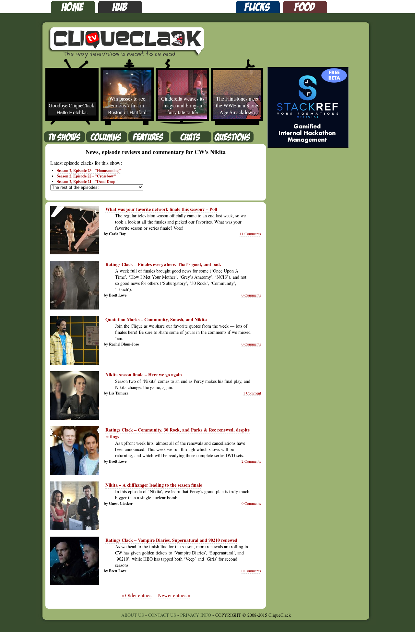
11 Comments (250, 233)
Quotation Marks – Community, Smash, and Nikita (156, 319)
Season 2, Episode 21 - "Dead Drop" (87, 181)
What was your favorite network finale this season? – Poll (161, 209)
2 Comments (251, 461)
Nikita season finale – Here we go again (143, 374)
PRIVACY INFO (195, 615)
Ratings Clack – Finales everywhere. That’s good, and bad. (163, 264)
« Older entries (136, 595)
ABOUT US (132, 615)
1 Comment (252, 392)
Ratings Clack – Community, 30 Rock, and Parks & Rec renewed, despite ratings (177, 433)
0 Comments (251, 295)
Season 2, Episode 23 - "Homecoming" (89, 170)
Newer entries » (174, 595)
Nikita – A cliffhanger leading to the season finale (153, 484)
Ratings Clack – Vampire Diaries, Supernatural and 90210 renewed (171, 540)
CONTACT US (162, 615)
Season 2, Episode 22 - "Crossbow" (86, 176)
